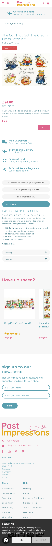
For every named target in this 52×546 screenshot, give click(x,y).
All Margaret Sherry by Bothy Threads (26, 182)
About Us (27, 517)
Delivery (27, 488)
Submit (44, 127)
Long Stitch (7, 503)
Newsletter (28, 512)
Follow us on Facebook (3, 451)
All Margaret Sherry (26, 196)
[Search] (8, 3)
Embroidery (7, 507)
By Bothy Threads (10, 43)
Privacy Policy (30, 503)
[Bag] (48, 3)
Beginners (7, 512)
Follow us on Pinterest (16, 451)
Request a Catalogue (33, 498)
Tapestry (6, 498)
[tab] (26, 204)
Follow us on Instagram (22, 451)
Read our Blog (9, 451)
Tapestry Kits (8, 493)
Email (5, 121)
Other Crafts (8, 517)
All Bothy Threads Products (26, 189)
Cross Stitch (8, 488)
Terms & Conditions (32, 507)
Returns (26, 493)
